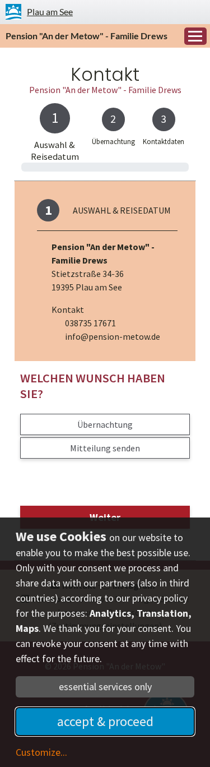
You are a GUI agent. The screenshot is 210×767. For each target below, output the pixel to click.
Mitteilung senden (105, 448)
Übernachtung (105, 424)
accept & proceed (105, 721)
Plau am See (50, 11)
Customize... (41, 752)
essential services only (105, 686)
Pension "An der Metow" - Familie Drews (86, 35)
